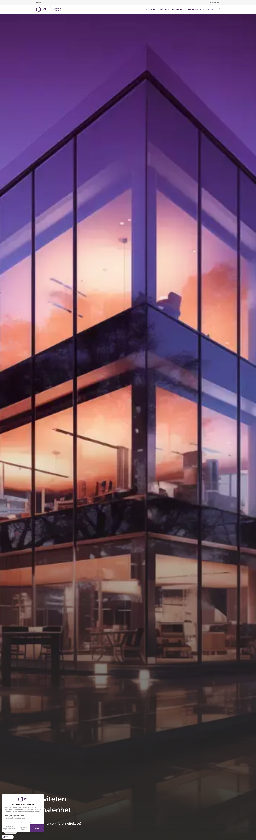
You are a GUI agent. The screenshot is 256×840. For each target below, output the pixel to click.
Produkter (150, 9)
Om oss (210, 9)
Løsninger (162, 9)
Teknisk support (194, 9)
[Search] (219, 9)
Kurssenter (177, 9)
